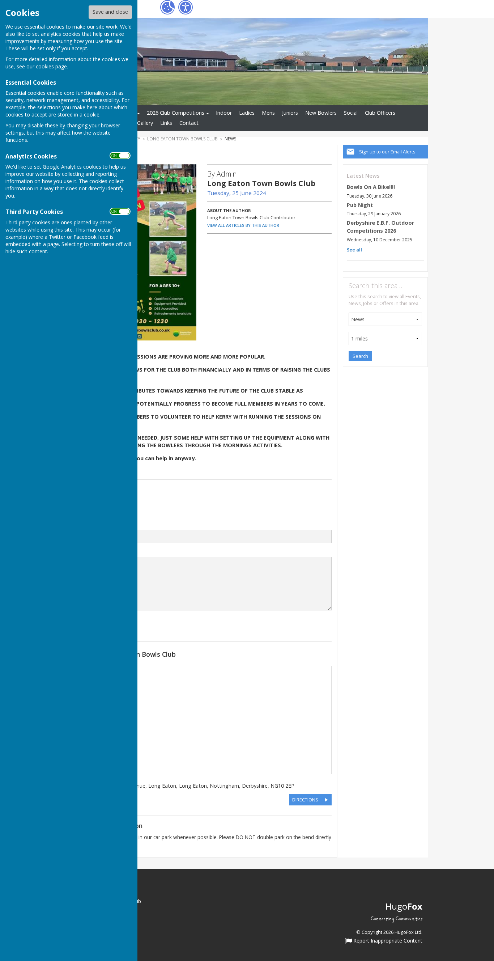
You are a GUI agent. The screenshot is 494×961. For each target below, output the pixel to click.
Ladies (247, 112)
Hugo (404, 906)
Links (166, 122)
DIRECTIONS (305, 799)
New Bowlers (321, 112)
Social (351, 112)
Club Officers (380, 112)
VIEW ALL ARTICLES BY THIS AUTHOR (243, 225)
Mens (268, 112)
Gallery (145, 122)
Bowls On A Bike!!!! (371, 186)
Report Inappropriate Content (387, 941)
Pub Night (360, 205)
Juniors (290, 112)
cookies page (51, 66)
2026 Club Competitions (175, 112)
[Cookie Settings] (167, 7)
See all (354, 250)
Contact (189, 122)
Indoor (224, 112)
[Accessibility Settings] (185, 7)
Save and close (110, 11)
